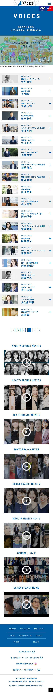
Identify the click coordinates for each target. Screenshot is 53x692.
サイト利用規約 (20, 679)
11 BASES (39, 635)
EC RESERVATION (25, 635)
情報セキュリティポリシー (36, 682)
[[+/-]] (49, 3)
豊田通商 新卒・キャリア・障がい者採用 (25, 658)
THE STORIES (25, 629)
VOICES (16, 642)
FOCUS (12, 635)
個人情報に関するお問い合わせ (18, 682)
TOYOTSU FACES (26, 3)
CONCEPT (12, 629)
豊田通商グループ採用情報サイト (25, 670)
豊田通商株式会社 (24, 651)
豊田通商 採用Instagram (24, 664)
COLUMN (36, 642)
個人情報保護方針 (32, 679)
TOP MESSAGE (39, 629)
